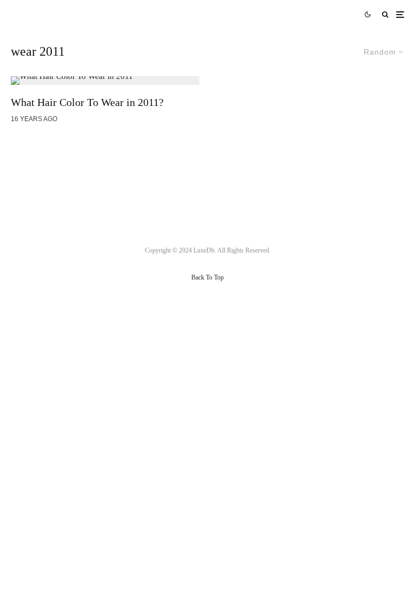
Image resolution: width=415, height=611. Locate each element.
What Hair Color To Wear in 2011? (87, 102)
